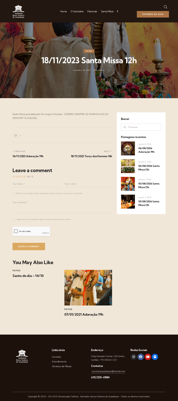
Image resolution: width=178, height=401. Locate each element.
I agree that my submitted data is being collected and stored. (43, 219)
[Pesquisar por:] (141, 127)
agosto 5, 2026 (144, 179)
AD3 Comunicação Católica (65, 396)
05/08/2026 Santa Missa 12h (148, 185)
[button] (17, 135)
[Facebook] (141, 357)
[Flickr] (155, 357)
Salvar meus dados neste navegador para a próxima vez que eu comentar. (49, 193)
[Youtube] (148, 357)
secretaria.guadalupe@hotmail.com (108, 371)
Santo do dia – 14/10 (28, 276)
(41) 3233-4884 (100, 377)
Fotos (89, 51)
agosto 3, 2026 (144, 197)
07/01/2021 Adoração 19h (83, 314)
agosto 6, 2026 (144, 144)
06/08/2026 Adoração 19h (146, 150)
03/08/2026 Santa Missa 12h (148, 203)
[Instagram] (133, 357)
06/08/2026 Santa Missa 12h (148, 167)
